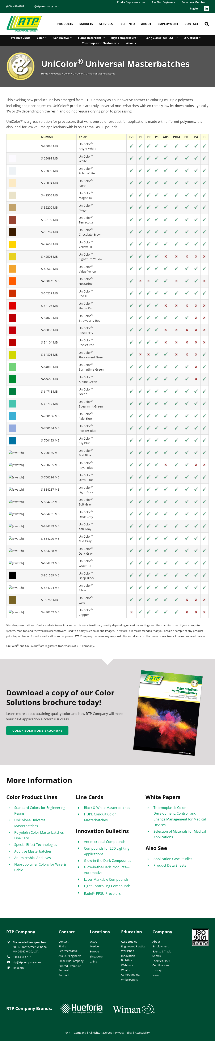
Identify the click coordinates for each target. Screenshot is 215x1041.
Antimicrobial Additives (32, 858)
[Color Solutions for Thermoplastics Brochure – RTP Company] (168, 671)
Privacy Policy (123, 1032)
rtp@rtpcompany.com (27, 962)
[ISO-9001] (200, 930)
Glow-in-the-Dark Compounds (107, 860)
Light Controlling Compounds (107, 886)
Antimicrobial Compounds (105, 841)
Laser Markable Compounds (106, 879)
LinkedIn (18, 968)
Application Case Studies (172, 859)
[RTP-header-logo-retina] (24, 17)
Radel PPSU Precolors (102, 893)
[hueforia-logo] (81, 1005)
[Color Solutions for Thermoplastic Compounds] (20, 53)
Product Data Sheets (169, 865)
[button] (207, 24)
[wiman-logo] (134, 1005)
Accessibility (142, 1032)
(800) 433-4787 (22, 957)
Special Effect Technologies (35, 844)
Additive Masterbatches (33, 851)
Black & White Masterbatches (107, 807)
